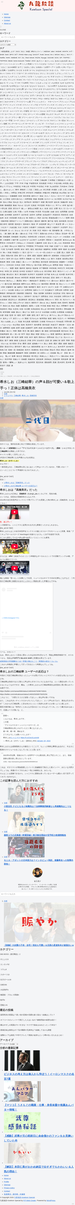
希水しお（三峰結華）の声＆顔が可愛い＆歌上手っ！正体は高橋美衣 (20, 376)
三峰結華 (17, 396)
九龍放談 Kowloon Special (24, 1197)
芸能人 (4, 1005)
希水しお (25, 396)
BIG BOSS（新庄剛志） (10, 954)
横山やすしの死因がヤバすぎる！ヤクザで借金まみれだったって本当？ (28, 1025)
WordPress (51, 1201)
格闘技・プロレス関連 (9, 995)
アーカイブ (4, 1044)
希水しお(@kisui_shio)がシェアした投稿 (26, 647)
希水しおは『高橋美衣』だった (17, 483)
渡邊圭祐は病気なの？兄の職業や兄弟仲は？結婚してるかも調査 (25, 1030)
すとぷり (4, 959)
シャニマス (8, 396)
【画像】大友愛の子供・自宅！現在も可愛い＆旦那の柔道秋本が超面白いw (39, 945)
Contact (7, 20)
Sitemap (7, 17)
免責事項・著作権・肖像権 (14, 1194)
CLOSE (3, 30)
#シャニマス (15, 738)
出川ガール (5, 980)
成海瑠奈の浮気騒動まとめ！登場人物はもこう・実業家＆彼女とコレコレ (29, 661)
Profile (6, 1182)
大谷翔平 (4, 990)
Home (6, 14)
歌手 (2, 1000)
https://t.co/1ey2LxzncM (30, 738)
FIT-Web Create (29, 1201)
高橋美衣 (33, 396)
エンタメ (4, 964)
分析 (1, 374)
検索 (1, 369)
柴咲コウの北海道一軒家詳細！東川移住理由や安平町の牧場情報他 (35, 835)
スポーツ (4, 975)
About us (7, 23)
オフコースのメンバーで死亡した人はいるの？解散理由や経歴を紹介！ (28, 1020)
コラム (3, 969)
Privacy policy (9, 1188)
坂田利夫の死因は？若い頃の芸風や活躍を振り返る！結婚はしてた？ (27, 1015)
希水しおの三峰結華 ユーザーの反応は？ (21, 486)
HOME (2, 372)
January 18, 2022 (43, 741)
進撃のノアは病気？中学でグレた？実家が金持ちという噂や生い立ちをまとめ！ (32, 1035)
